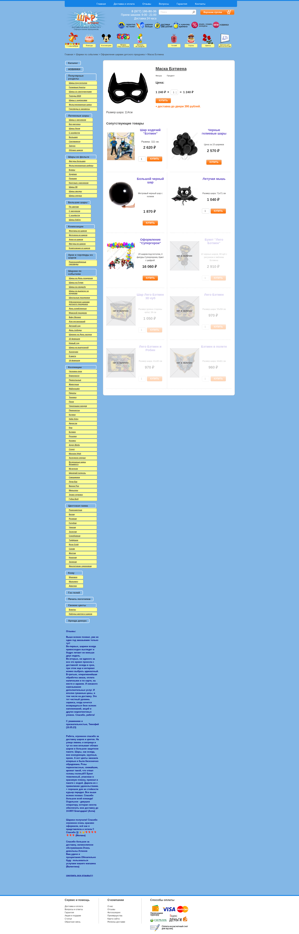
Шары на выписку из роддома (79, 292)
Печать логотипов (79, 599)
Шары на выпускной (79, 347)
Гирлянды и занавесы (79, 109)
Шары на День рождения (81, 278)
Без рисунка (74, 124)
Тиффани (73, 540)
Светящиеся (74, 141)
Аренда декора (77, 620)
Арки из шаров (76, 239)
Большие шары (77, 202)
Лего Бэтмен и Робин (150, 348)
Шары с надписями (78, 100)
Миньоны (73, 490)
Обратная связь (72, 922)
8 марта (72, 356)
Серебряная (74, 536)
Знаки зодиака (76, 495)
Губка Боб (74, 499)
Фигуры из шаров (77, 244)
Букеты (72, 610)
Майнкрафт (74, 389)
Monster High (75, 454)
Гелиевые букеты (77, 87)
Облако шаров (76, 150)
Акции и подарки (73, 915)
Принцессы (74, 410)
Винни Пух (74, 486)
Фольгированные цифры (81, 165)
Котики (72, 415)
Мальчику (73, 581)
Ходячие (73, 174)
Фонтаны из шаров (78, 231)
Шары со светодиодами (80, 92)
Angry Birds (74, 445)
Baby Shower (75, 317)
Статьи (68, 919)
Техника (72, 397)
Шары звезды (75, 191)
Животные (74, 384)
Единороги (74, 376)
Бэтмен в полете (214, 346)
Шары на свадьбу (77, 287)
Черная (72, 527)
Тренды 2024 (75, 96)
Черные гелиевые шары (214, 131)
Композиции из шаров (79, 248)
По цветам (74, 207)
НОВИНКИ (74, 69)
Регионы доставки (116, 922)
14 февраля (74, 360)
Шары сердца (75, 196)
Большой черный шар (150, 180)
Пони (71, 402)
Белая (72, 514)
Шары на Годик (76, 282)
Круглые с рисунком (78, 183)
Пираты (72, 393)
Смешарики (74, 477)
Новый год (74, 343)
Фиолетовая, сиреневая (80, 566)
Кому (71, 572)
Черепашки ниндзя (78, 406)
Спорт (72, 449)
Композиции (75, 226)
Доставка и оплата (124, 3)
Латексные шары (78, 115)
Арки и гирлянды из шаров (80, 256)
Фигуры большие (77, 161)
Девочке (73, 586)
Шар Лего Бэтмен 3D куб (150, 296)
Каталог (73, 63)
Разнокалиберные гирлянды (77, 263)
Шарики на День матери (80, 334)
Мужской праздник (78, 313)
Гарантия (182, 3)
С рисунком (74, 211)
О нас (110, 906)
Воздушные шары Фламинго (77, 463)
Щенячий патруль (77, 473)
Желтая (72, 553)
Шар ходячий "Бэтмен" (150, 131)
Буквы (72, 170)
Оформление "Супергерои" (150, 241)
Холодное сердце (77, 458)
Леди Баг (73, 482)
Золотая (73, 532)
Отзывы (146, 3)
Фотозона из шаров (78, 235)
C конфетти (74, 133)
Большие (73, 137)
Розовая (73, 519)
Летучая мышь (214, 179)
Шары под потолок (78, 83)
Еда (70, 428)
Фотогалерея (113, 912)
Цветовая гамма (78, 505)
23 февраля (74, 339)
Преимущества (114, 915)
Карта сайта (113, 919)
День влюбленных (78, 308)
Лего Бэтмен (214, 294)
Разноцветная (75, 510)
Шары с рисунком (77, 120)
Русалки (73, 436)
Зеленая (73, 562)
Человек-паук (75, 371)
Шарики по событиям (87, 54)
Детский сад (74, 326)
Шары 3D (73, 187)
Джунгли (73, 423)
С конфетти (74, 215)
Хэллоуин (73, 352)
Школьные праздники (79, 298)
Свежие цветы (77, 605)
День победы (75, 330)
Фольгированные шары (80, 105)
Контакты (200, 3)
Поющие (73, 178)
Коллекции (75, 367)
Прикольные (75, 380)
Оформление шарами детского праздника (123, 54)
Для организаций (77, 321)
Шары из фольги (78, 156)
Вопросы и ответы (74, 909)
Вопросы (164, 3)
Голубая (72, 523)
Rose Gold (74, 544)
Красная (73, 557)
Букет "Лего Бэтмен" (214, 241)
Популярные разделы (76, 77)
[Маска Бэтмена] (128, 88)
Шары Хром (74, 128)
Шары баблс (75, 220)
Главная (101, 3)
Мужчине (73, 577)
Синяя (72, 549)
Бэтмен (72, 432)
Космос (72, 441)
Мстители (73, 469)
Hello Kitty (73, 419)
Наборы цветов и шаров (80, 614)
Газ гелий (74, 592)
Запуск (72, 146)
